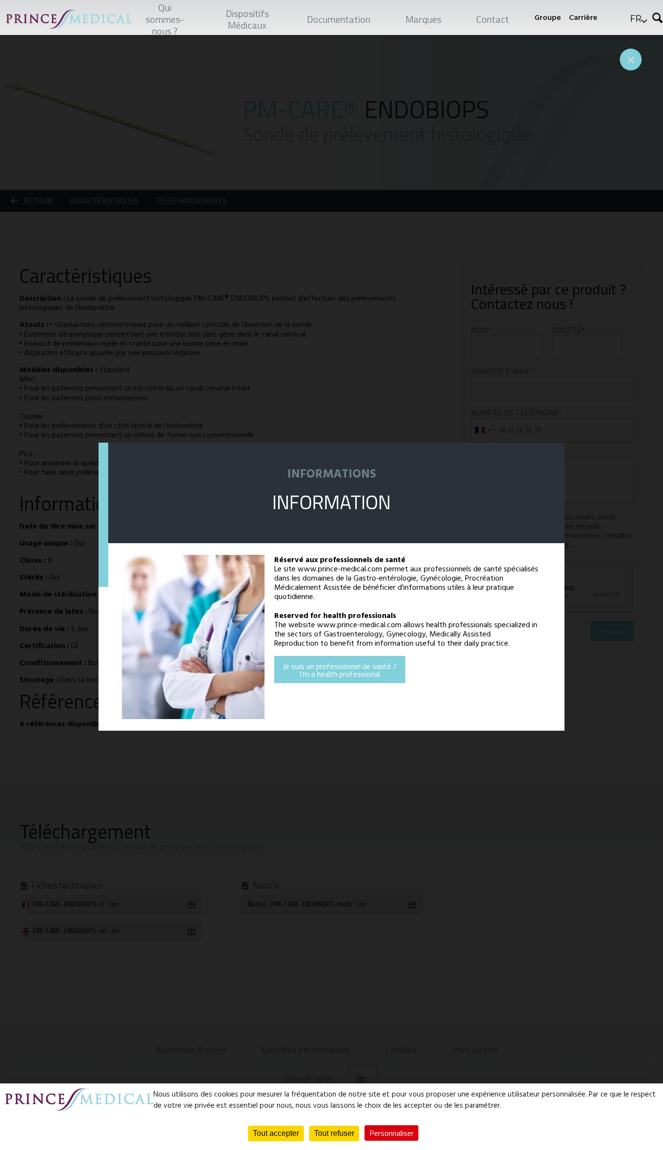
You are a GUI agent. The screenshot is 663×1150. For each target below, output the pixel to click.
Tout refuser (334, 1133)
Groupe (547, 17)
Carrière (583, 17)
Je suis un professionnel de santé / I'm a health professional (340, 670)
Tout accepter (276, 1133)
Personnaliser (391, 1133)
